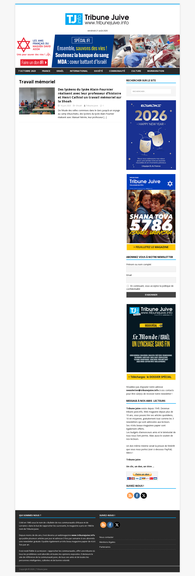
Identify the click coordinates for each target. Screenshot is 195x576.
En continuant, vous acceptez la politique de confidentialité (150, 287)
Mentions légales (107, 542)
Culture (136, 70)
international (79, 70)
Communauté (117, 70)
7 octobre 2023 (27, 70)
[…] (105, 117)
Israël (60, 70)
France (46, 70)
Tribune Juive (92, 105)
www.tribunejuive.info (83, 535)
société (98, 70)
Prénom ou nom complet (138, 264)
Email (129, 275)
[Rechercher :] (151, 91)
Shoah (79, 105)
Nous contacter (106, 537)
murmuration (155, 70)
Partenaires (104, 547)
